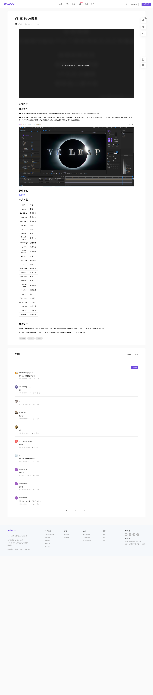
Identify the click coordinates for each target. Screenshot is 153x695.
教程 (84, 531)
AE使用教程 (86, 537)
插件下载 (22, 195)
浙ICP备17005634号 (17, 540)
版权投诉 (47, 537)
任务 (80, 4)
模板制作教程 (87, 541)
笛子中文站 (27, 549)
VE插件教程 (86, 534)
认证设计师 (133, 4)
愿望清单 (66, 537)
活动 (104, 534)
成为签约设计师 (49, 534)
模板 (73, 4)
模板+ (21, 549)
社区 (92, 4)
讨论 (104, 537)
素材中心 (47, 541)
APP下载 (47, 544)
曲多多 (16, 549)
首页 (60, 4)
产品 (67, 4)
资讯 (104, 541)
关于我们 (47, 547)
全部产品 (66, 534)
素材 (86, 4)
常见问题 (48, 531)
